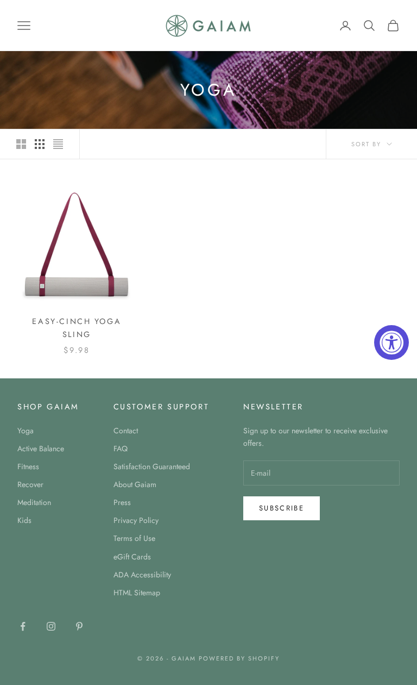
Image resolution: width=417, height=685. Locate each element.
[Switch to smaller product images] (40, 144)
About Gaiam (134, 484)
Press (122, 502)
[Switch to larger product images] (21, 144)
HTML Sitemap (136, 592)
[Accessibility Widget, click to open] (391, 342)
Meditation (34, 502)
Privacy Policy (136, 520)
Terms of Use (134, 538)
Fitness (28, 466)
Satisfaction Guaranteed (151, 466)
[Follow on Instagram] (51, 626)
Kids (24, 520)
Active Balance (40, 448)
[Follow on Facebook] (22, 626)
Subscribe (281, 508)
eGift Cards (132, 556)
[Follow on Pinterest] (79, 626)
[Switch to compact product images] (58, 144)
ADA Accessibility (142, 574)
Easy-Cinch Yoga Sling (76, 328)
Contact (125, 430)
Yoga (25, 430)
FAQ (120, 448)
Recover (30, 484)
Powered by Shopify (239, 658)
